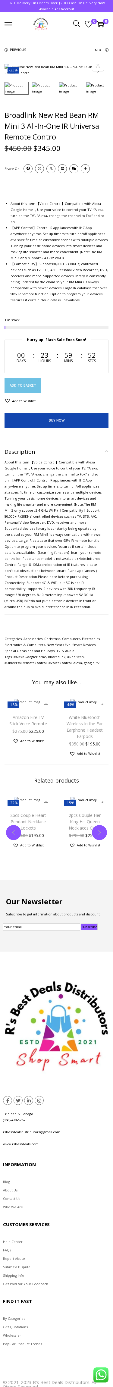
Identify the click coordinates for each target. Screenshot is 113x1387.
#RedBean (75, 656)
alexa (78, 663)
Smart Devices (84, 644)
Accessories (33, 638)
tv (97, 663)
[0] (88, 24)
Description (20, 451)
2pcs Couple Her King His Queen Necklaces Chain (85, 821)
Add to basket (23, 385)
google (89, 663)
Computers (71, 638)
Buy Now (56, 420)
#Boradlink (56, 656)
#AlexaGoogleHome (30, 656)
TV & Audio (65, 650)
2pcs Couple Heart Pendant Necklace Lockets (28, 821)
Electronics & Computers (25, 644)
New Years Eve (59, 644)
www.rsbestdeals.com (21, 1144)
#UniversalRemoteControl (26, 663)
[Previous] (14, 70)
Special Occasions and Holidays (30, 650)
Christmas (52, 638)
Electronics (91, 638)
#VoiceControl (60, 663)
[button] (20, 400)
